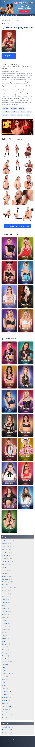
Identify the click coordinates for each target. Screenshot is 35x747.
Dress (4, 570)
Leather (4, 611)
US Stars (4, 700)
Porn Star (5, 555)
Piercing (4, 567)
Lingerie (4, 552)
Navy (3, 688)
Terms (31, 742)
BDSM (4, 626)
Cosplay (4, 623)
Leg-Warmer (6, 694)
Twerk (4, 597)
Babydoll (5, 603)
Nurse (4, 656)
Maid (3, 635)
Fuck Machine (6, 706)
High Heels (5, 540)
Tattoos (4, 549)
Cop (3, 703)
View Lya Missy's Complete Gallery (19, 226)
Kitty (3, 667)
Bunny (4, 670)
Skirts (4, 573)
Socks (4, 620)
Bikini (3, 600)
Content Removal (23, 742)
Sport (4, 650)
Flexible (4, 594)
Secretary (5, 665)
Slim (3, 585)
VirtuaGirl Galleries (7, 727)
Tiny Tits (4, 591)
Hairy (3, 647)
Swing (4, 617)
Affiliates (17, 744)
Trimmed (5, 564)
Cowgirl (4, 682)
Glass (3, 641)
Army (4, 712)
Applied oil (5, 709)
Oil (3, 632)
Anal (3, 605)
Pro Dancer (5, 582)
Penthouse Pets (7, 733)
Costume (5, 579)
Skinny (4, 614)
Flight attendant (7, 691)
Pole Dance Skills (7, 588)
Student (4, 644)
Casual (4, 608)
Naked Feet (6, 546)
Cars (3, 718)
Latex (4, 638)
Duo (3, 676)
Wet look (5, 697)
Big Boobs (5, 561)
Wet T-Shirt (5, 685)
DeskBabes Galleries (8, 730)
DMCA (15, 742)
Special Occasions (7, 662)
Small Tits (5, 576)
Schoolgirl (5, 653)
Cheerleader (6, 715)
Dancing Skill (6, 673)
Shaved (4, 543)
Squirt (4, 659)
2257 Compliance (6, 742)
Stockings (5, 558)
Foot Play (5, 679)
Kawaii (4, 629)
